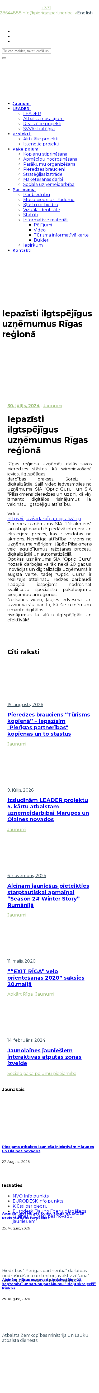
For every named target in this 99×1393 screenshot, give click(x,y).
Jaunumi (22, 103)
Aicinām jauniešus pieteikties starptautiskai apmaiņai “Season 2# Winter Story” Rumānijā (48, 895)
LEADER (21, 108)
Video (40, 230)
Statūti (30, 214)
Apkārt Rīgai (20, 994)
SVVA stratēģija (39, 128)
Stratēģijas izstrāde (43, 174)
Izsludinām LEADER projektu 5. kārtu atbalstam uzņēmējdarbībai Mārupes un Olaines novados (48, 809)
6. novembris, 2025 (26, 875)
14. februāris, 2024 (26, 1040)
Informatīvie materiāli (45, 219)
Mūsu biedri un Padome (48, 199)
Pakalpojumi (26, 149)
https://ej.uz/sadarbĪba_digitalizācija (44, 518)
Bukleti (41, 240)
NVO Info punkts (31, 1196)
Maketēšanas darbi (43, 179)
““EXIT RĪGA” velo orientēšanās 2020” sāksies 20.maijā (45, 977)
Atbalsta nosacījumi (43, 118)
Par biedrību (36, 194)
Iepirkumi (33, 245)
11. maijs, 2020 (21, 961)
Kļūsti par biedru (40, 204)
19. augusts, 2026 (25, 704)
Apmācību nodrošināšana (50, 159)
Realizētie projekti (42, 123)
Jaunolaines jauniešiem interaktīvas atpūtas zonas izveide (44, 1056)
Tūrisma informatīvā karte (61, 235)
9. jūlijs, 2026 (20, 790)
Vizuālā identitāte (41, 209)
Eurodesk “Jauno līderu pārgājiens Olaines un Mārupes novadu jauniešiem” (49, 1216)
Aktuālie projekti (40, 138)
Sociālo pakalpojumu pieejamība (41, 1073)
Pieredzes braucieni (44, 169)
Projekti (21, 134)
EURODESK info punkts (38, 1201)
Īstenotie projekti (41, 143)
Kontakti (22, 250)
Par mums (23, 189)
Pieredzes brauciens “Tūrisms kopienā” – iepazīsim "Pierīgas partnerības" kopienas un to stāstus (48, 724)
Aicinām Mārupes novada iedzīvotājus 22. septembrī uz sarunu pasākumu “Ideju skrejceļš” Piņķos (49, 1283)
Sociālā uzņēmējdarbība (48, 184)
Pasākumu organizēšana (49, 164)
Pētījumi (43, 224)
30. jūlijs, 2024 (23, 405)
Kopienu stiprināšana (45, 154)
